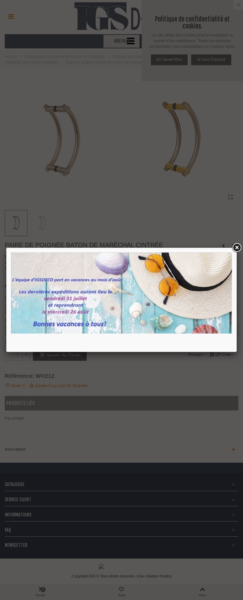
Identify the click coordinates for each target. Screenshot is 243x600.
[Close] (236, 247)
